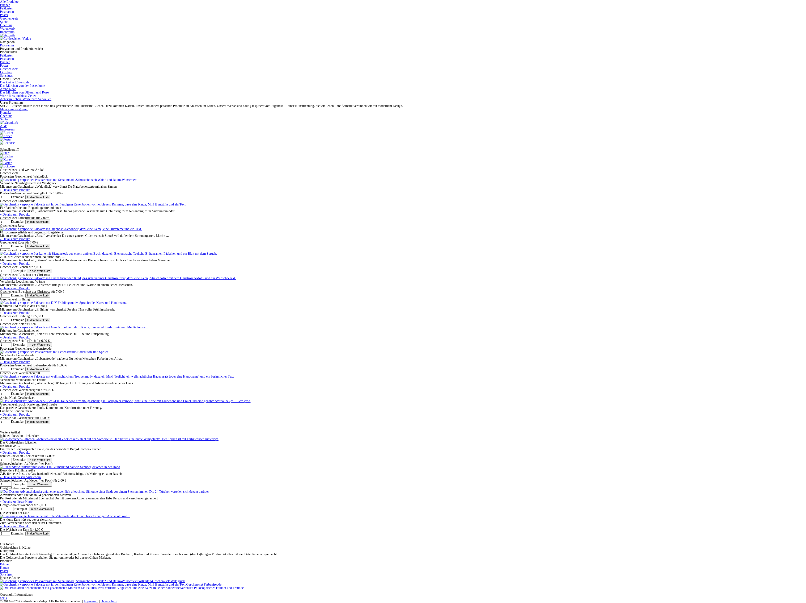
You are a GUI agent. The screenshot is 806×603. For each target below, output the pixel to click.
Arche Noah (8, 89)
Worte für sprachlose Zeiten (18, 95)
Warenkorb (7, 28)
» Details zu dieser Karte (16, 501)
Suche (4, 22)
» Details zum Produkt (15, 190)
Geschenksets (9, 18)
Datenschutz (109, 601)
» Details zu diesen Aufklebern (20, 477)
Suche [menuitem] (4, 119)
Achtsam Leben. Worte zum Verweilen (25, 99)
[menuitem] (9, 122)
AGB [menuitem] (3, 126)
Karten (4, 567)
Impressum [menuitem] (7, 129)
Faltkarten (6, 8)
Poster (4, 15)
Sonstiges (6, 75)
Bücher (5, 5)
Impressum (7, 32)
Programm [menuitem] (8, 45)
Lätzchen (6, 72)
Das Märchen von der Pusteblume (22, 85)
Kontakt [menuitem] (5, 112)
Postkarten (7, 11)
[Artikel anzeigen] (68, 180)
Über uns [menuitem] (6, 116)
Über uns (6, 25)
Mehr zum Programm (14, 109)
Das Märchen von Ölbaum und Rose (24, 92)
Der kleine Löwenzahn (15, 82)
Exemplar (17, 197)
